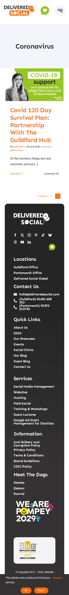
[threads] (15, 242)
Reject (41, 590)
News (21, 150)
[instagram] (29, 235)
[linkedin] (29, 242)
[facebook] (15, 235)
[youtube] (22, 242)
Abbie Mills (18, 146)
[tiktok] (43, 235)
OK (26, 590)
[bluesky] (50, 235)
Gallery (39, 84)
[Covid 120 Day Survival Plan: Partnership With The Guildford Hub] (34, 84)
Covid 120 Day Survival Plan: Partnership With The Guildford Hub (30, 84)
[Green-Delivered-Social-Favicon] (52, 245)
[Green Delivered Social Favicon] (44, 7)
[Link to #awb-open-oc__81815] (60, 10)
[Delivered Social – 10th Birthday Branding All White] (32, 214)
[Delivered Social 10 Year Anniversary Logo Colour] (19, 5)
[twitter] (22, 235)
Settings (57, 577)
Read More (15, 173)
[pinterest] (36, 235)
